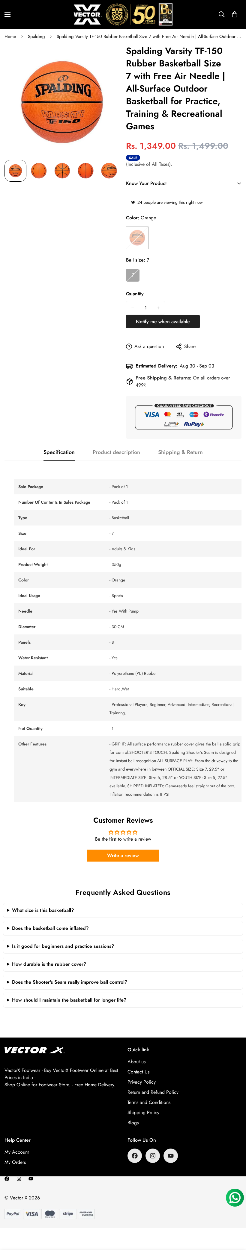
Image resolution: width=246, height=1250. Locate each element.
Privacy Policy (142, 1082)
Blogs (133, 1122)
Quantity (135, 293)
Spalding (36, 36)
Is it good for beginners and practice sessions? (63, 946)
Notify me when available (163, 321)
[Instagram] (153, 1156)
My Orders (15, 1162)
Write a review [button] (123, 855)
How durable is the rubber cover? (49, 964)
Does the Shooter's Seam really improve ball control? (70, 982)
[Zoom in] (107, 57)
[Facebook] (135, 1156)
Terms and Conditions (149, 1102)
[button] (235, 14)
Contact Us (138, 1071)
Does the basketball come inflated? (50, 928)
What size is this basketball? (43, 910)
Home (10, 36)
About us (137, 1061)
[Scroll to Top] (234, 1217)
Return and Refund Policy (153, 1092)
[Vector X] (123, 14)
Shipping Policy (143, 1112)
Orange (137, 238)
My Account (16, 1152)
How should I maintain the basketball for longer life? (69, 1000)
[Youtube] (171, 1156)
